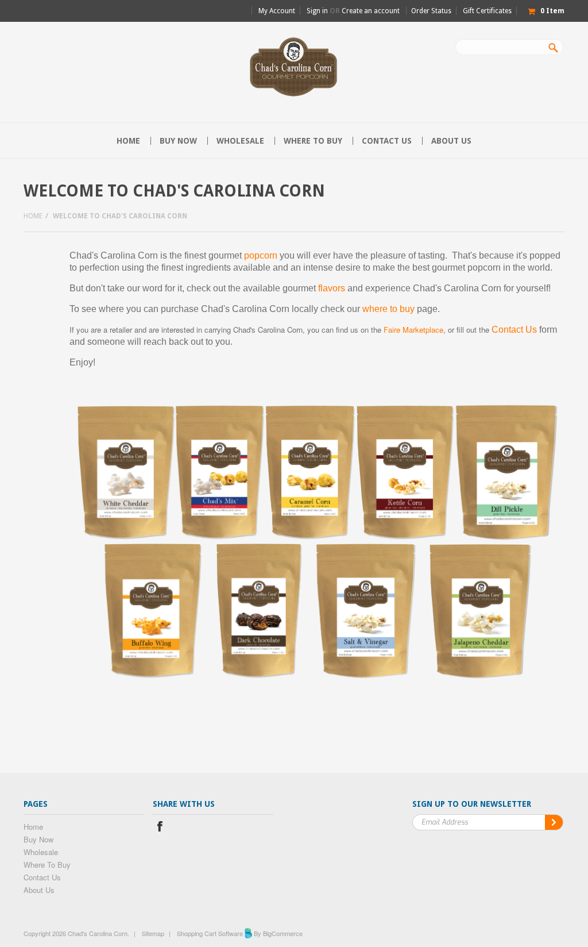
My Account (276, 11)
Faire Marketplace (413, 329)
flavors (331, 288)
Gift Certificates (487, 11)
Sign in (317, 11)
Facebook (160, 828)
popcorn (260, 255)
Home (33, 216)
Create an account (371, 11)
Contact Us (514, 329)
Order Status (431, 11)
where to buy (388, 309)
